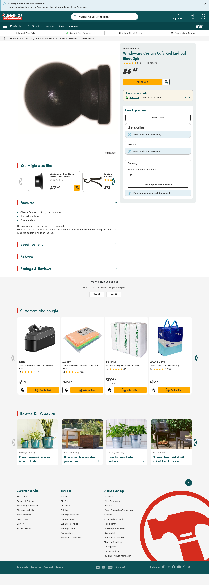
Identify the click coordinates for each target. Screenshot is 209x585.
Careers (59, 567)
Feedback (48, 567)
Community (22, 567)
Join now (134, 97)
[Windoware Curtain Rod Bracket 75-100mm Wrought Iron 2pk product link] (93, 181)
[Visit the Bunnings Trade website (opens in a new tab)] (201, 26)
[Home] (4, 38)
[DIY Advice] (35, 26)
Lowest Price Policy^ (28, 33)
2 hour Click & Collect (132, 33)
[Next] (113, 181)
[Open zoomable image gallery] (113, 141)
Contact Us (36, 567)
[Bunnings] (12, 19)
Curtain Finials (87, 38)
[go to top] (188, 482)
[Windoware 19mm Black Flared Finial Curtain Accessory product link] (38, 181)
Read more (82, 7)
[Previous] (20, 181)
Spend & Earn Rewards (80, 33)
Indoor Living (28, 38)
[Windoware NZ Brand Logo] (110, 153)
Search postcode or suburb (142, 169)
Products (14, 38)
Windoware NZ (131, 48)
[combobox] (104, 16)
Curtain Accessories (67, 38)
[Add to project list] (166, 82)
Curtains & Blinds (46, 38)
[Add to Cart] (77, 188)
